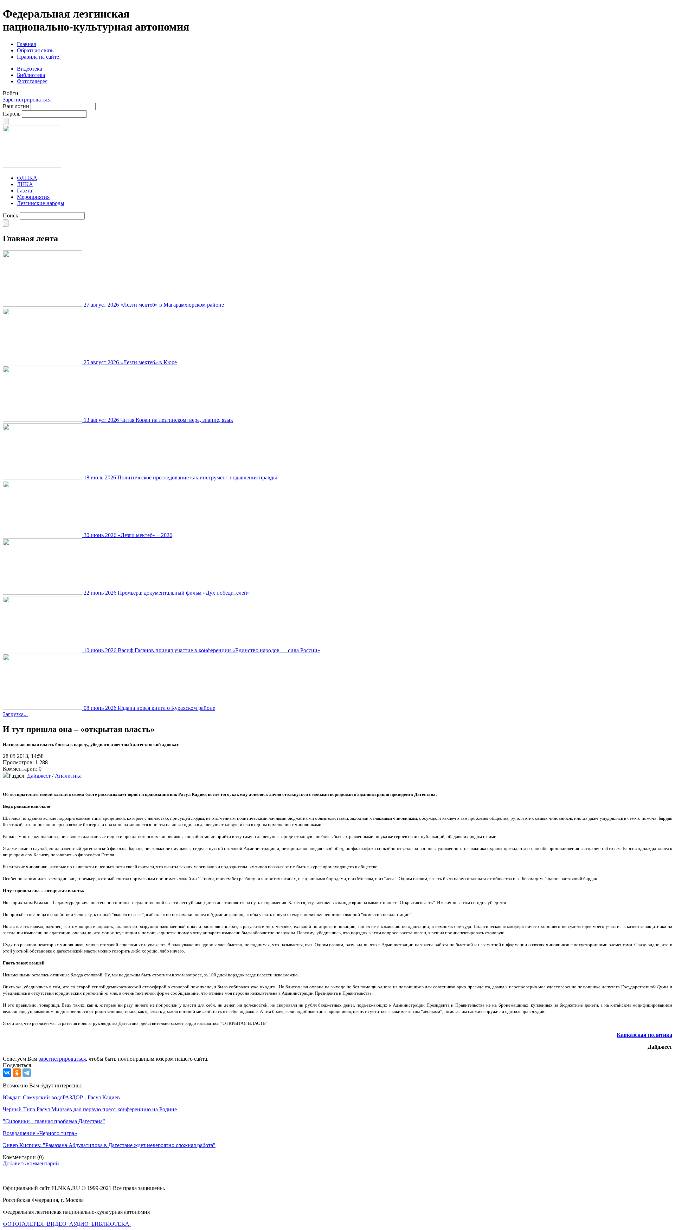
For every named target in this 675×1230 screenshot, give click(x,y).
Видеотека (29, 69)
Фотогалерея (32, 81)
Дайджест (39, 776)
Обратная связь (35, 50)
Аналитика (68, 776)
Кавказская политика (644, 1035)
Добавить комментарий (31, 1163)
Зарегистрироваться (27, 100)
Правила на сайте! (39, 57)
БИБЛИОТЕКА (111, 1224)
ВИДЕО (57, 1224)
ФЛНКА (27, 178)
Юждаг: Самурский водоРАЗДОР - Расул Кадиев (61, 1097)
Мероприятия (33, 197)
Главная (26, 44)
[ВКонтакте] (7, 1072)
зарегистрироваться (62, 1059)
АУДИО (79, 1224)
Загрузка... (15, 714)
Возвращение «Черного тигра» (40, 1133)
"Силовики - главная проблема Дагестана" (54, 1121)
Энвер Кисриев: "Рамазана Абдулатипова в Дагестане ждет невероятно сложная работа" (109, 1145)
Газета (24, 191)
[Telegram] (26, 1072)
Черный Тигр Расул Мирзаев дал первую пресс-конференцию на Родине (90, 1109)
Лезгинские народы (40, 203)
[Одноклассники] (17, 1072)
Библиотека (31, 75)
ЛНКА (25, 184)
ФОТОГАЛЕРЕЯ (24, 1224)
